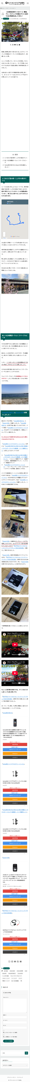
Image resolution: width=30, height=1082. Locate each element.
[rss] (17, 45)
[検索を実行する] (26, 1053)
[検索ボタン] (2, 3)
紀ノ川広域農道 (15, 981)
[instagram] (13, 45)
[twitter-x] (11, 45)
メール (5, 1020)
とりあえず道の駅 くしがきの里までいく (16, 158)
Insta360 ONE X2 (8, 412)
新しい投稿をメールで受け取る (10, 1036)
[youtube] (15, 45)
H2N (26, 971)
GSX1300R (12, 971)
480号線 (6, 971)
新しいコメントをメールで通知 (10, 1032)
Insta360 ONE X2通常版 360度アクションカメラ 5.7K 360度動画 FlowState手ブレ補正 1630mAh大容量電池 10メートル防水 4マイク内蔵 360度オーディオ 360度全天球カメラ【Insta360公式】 (15, 733)
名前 (4, 1015)
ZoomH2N (20, 973)
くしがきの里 (5, 976)
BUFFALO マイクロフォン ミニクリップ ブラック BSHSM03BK (14, 931)
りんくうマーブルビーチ (16, 976)
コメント (5, 997)
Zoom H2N (20, 412)
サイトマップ (20, 1077)
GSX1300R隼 (20, 971)
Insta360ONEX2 (12, 973)
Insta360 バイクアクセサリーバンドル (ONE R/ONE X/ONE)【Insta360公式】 (14, 782)
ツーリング (6, 18)
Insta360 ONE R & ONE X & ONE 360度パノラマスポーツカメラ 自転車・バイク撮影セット (15, 448)
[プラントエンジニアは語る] (15, 3)
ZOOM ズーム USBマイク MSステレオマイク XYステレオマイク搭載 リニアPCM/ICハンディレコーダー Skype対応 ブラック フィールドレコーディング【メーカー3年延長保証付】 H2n (15, 878)
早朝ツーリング (5, 981)
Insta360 (4, 973)
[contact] (19, 45)
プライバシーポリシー (11, 1077)
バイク (20, 978)
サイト (4, 1025)
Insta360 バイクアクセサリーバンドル (13, 444)
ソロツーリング (5, 978)
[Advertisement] (15, 98)
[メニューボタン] (27, 3)
